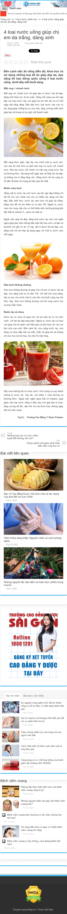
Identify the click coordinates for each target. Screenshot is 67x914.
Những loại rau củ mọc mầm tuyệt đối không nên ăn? (22, 436)
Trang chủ (5, 19)
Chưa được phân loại (26, 19)
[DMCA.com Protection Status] (34, 894)
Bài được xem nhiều (33, 695)
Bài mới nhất (12, 695)
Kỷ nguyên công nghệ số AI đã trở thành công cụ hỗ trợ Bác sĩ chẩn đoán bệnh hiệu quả (42, 706)
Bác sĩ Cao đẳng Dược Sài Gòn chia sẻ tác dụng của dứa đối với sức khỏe (31, 495)
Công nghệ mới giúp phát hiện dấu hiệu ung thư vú (43, 443)
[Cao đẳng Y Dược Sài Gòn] (33, 644)
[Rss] (33, 906)
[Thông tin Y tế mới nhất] (33, 4)
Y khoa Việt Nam (44, 909)
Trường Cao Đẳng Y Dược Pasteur (45, 417)
